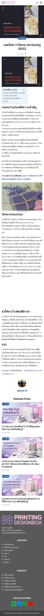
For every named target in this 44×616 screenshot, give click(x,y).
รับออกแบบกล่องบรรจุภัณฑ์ (13, 590)
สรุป (6, 101)
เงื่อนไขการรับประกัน (11, 547)
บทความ (7, 559)
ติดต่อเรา (7, 562)
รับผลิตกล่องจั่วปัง (10, 584)
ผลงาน (6, 553)
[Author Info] (22, 387)
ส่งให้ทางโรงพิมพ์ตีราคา (13, 98)
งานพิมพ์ (22, 38)
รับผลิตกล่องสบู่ (9, 578)
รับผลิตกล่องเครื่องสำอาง (12, 587)
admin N (22, 390)
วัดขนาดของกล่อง (11, 96)
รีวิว (5, 556)
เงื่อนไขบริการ (9, 544)
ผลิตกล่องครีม (9, 575)
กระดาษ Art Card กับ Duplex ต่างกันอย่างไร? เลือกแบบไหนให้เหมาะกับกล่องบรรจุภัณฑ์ (20, 464)
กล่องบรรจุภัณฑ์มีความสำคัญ (14, 93)
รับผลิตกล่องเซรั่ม (10, 581)
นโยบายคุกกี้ (8, 550)
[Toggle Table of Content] (22, 90)
